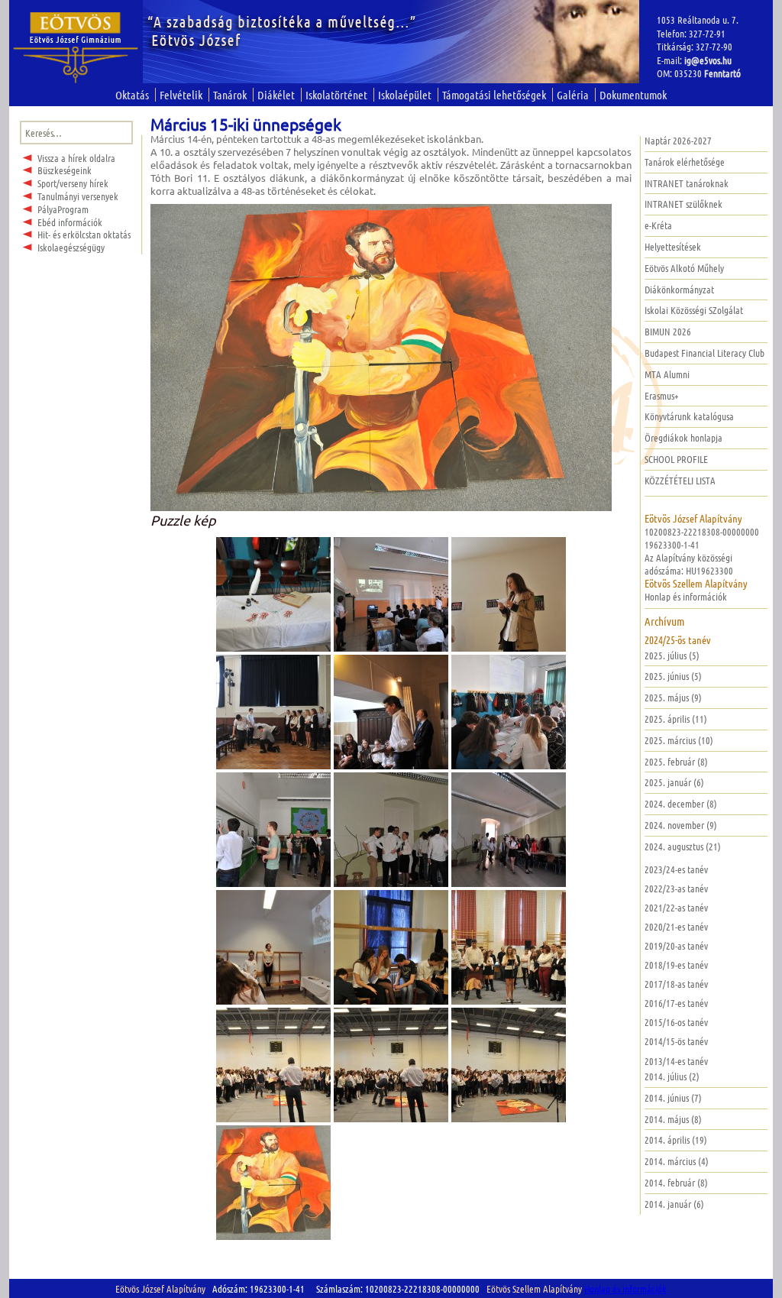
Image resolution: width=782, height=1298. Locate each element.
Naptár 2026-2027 (678, 140)
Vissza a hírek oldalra (76, 157)
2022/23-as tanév (676, 888)
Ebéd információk (69, 221)
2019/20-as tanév (676, 945)
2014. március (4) (677, 1160)
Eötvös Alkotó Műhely (684, 267)
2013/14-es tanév (676, 1060)
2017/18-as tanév (676, 983)
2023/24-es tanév (676, 869)
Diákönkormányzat (679, 289)
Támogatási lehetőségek (494, 95)
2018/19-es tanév (676, 964)
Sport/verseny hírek (72, 182)
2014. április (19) (676, 1139)
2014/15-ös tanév (676, 1040)
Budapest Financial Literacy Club (704, 352)
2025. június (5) (673, 675)
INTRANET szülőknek (683, 203)
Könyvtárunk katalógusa (689, 415)
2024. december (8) (681, 803)
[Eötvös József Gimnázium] (76, 47)
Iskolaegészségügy (71, 247)
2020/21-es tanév (676, 926)
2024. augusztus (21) (683, 846)
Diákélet (276, 95)
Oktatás (132, 95)
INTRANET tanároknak (687, 182)
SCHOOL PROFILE (676, 458)
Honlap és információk (686, 596)
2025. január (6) (674, 781)
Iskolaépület (404, 95)
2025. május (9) (673, 697)
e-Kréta (658, 224)
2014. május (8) (673, 1118)
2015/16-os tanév (676, 1021)
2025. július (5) (672, 655)
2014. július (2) (672, 1076)
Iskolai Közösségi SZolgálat (694, 309)
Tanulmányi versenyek (77, 195)
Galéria (573, 95)
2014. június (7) (673, 1097)
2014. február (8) (676, 1182)
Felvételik (181, 95)
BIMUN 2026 (668, 331)
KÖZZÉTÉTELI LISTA (680, 480)
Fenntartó (722, 72)
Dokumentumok (633, 95)
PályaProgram (63, 208)
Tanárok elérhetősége (685, 161)
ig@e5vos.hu (708, 59)
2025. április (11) (676, 718)
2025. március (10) (679, 739)
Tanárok (230, 95)
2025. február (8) (676, 761)
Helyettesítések (673, 246)
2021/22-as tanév (676, 907)
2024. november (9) (681, 824)
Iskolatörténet (336, 95)
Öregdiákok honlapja (683, 437)
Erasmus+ (662, 395)
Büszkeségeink (64, 169)
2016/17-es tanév (676, 1002)
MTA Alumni (667, 373)
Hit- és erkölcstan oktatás (84, 234)
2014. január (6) (674, 1203)
